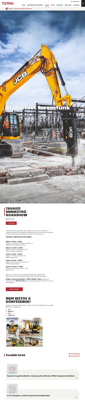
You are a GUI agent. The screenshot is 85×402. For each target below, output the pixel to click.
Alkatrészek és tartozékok (35, 5)
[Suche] (83, 3)
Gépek (23, 5)
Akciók (53, 5)
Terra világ (68, 5)
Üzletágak (60, 5)
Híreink (47, 5)
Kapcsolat (76, 5)
